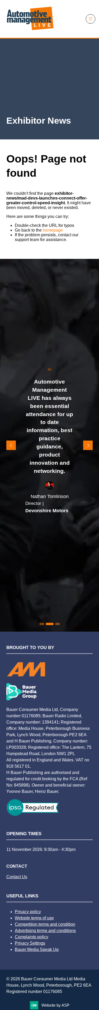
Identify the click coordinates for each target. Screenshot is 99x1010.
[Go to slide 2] (41, 624)
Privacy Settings (30, 943)
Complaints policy (31, 937)
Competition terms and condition (45, 924)
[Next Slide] (88, 445)
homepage (53, 230)
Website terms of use (34, 918)
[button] (90, 19)
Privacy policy (28, 911)
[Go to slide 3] (50, 624)
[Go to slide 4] (57, 624)
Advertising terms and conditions (45, 930)
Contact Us (16, 877)
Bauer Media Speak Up (37, 949)
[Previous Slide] (11, 445)
